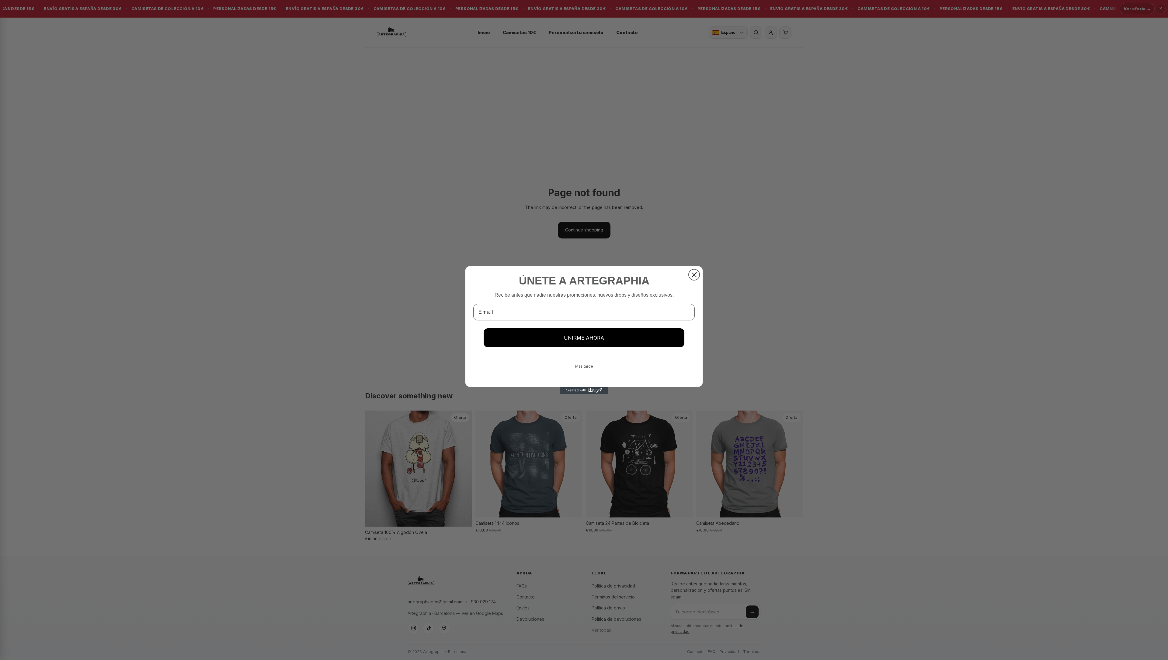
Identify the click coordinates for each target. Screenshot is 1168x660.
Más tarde (584, 366)
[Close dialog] (694, 274)
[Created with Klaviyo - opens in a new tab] (584, 390)
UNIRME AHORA (584, 338)
